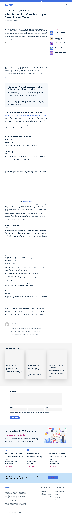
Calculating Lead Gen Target (47, 489)
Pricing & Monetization (14, 10)
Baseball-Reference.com (28, 201)
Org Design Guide (44, 493)
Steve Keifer (9, 20)
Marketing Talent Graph (59, 491)
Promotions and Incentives (57, 365)
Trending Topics (24, 10)
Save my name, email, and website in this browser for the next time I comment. (30, 412)
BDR (28, 365)
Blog (7, 10)
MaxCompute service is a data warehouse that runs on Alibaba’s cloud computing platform (25, 115)
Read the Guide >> (8, 466)
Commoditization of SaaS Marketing (60, 493)
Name (11, 407)
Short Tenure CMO (58, 496)
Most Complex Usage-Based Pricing (60, 498)
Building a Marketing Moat (60, 489)
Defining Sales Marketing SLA (47, 494)
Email (29, 407)
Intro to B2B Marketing (46, 496)
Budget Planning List (45, 491)
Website (47, 407)
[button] (53, 477)
